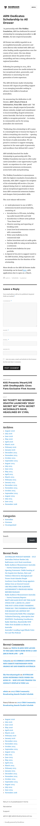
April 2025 (9, 474)
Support (6, 811)
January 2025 (10, 482)
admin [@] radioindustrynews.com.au (17, 816)
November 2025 (11, 455)
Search (5, 536)
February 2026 (10, 447)
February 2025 (10, 480)
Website (6, 349)
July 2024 (8, 499)
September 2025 (11, 461)
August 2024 (10, 496)
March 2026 (9, 444)
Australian (23, 278)
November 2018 (11, 504)
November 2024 (11, 488)
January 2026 (10, 450)
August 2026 (10, 431)
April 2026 (9, 442)
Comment (7, 301)
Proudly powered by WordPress (14, 822)
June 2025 (9, 469)
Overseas (8, 522)
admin (8, 278)
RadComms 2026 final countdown (18, 562)
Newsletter (7, 806)
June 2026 (9, 436)
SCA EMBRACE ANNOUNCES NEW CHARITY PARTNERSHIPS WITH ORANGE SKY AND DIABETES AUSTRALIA (19, 663)
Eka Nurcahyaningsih (11, 675)
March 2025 (9, 477)
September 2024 (11, 493)
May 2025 (9, 472)
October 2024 (10, 491)
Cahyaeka (7, 661)
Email (6, 340)
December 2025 (11, 453)
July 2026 (8, 434)
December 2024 (11, 485)
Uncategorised (10, 525)
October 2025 (10, 458)
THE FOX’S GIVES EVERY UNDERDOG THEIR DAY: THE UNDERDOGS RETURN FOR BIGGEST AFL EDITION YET (20, 608)
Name (6, 330)
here (24, 270)
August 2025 (10, 463)
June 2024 (9, 501)
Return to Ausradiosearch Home (15, 802)
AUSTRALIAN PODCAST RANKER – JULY (20, 557)
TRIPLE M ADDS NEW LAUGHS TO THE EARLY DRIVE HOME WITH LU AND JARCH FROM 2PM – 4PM (20, 651)
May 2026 (9, 439)
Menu (34, 7)
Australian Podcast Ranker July (17, 559)
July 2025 (8, 466)
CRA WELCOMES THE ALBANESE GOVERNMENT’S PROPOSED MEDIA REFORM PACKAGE (19, 589)
